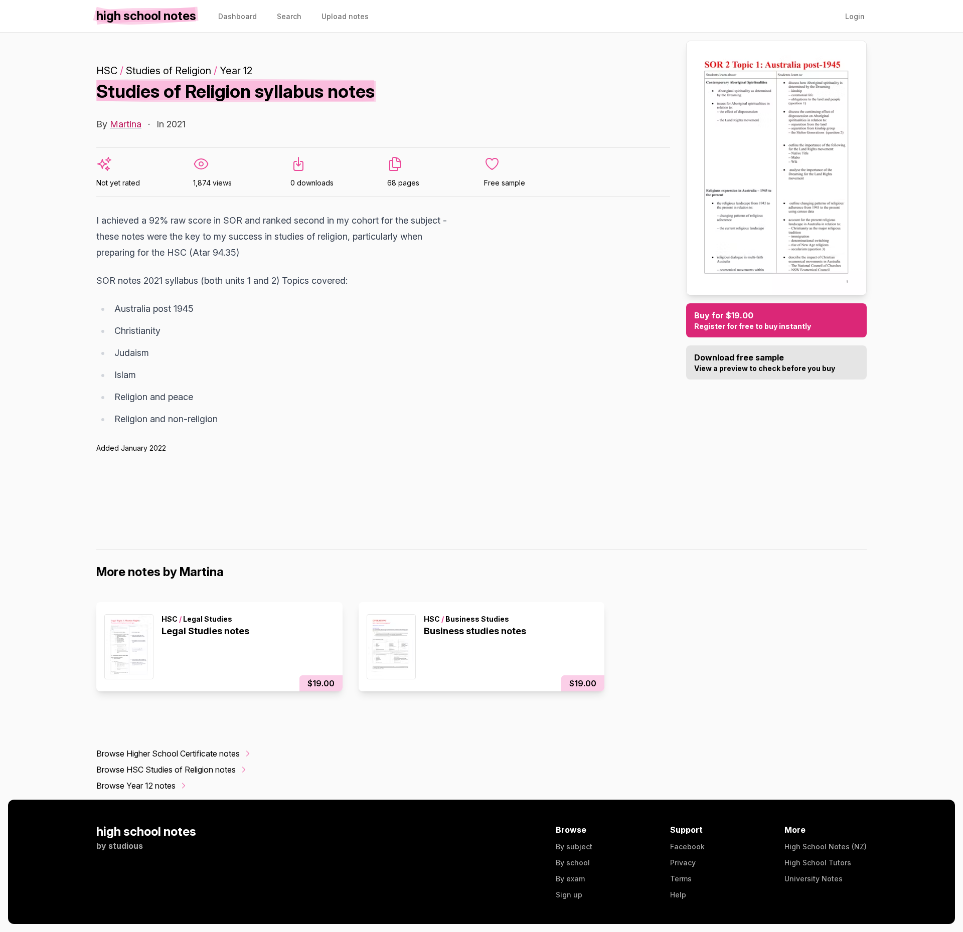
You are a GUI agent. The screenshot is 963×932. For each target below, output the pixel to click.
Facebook (687, 846)
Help (678, 894)
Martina (125, 124)
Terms (681, 878)
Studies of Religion (168, 71)
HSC (106, 71)
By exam (570, 878)
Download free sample (764, 362)
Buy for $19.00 (752, 320)
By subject (574, 846)
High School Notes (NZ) (825, 846)
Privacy (683, 862)
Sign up (569, 894)
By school (573, 862)
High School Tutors (817, 862)
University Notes (813, 878)
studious (125, 846)
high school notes (146, 831)
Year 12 (236, 71)
